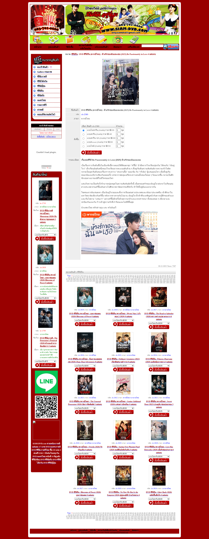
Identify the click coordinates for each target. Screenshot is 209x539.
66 (105, 277)
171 (113, 282)
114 (119, 279)
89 (158, 277)
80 (138, 277)
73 (122, 277)
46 (167, 275)
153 (135, 280)
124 (151, 279)
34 (140, 275)
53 (76, 277)
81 (140, 277)
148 (119, 280)
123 (148, 279)
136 (80, 280)
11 (87, 275)
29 (128, 275)
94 (170, 277)
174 (122, 282)
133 (71, 280)
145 (109, 280)
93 (167, 277)
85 (149, 277)
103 (84, 279)
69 (112, 277)
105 (90, 279)
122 (145, 279)
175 (125, 282)
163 (167, 280)
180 (141, 282)
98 (69, 279)
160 (158, 280)
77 (131, 277)
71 (117, 277)
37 (147, 275)
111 (109, 279)
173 (119, 282)
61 (94, 277)
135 (77, 280)
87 (154, 277)
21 (110, 275)
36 (145, 275)
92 (165, 277)
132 (68, 280)
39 (151, 275)
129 (167, 279)
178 (135, 282)
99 (72, 279)
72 (119, 277)
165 (174, 280)
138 (87, 280)
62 (96, 277)
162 (164, 280)
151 (129, 280)
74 (124, 277)
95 (172, 277)
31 (133, 275)
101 (77, 279)
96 (174, 277)
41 (156, 275)
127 (161, 279)
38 (149, 275)
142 (100, 280)
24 (117, 275)
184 (154, 282)
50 (69, 277)
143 (103, 280)
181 (145, 282)
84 (147, 277)
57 (85, 277)
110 (106, 279)
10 (85, 275)
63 (99, 277)
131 (174, 279)
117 (129, 279)
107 (96, 279)
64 (101, 277)
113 (116, 279)
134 (74, 280)
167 (100, 282)
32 (135, 275)
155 (141, 280)
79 (135, 277)
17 (101, 275)
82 (142, 277)
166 (96, 282)
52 (73, 277)
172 (116, 282)
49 (174, 275)
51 (71, 277)
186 (161, 282)
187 (164, 282)
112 (113, 279)
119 (135, 279)
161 (161, 280)
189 (170, 282)
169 (106, 282)
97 (67, 279)
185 (158, 282)
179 (138, 282)
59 (89, 277)
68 (110, 277)
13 (92, 275)
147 (116, 280)
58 (87, 277)
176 (129, 282)
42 (158, 275)
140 (93, 280)
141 (96, 280)
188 (167, 282)
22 (112, 275)
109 (103, 279)
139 (90, 280)
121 (141, 279)
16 (99, 275)
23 (115, 275)
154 (138, 280)
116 (125, 279)
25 (119, 275)
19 (105, 275)
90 (161, 277)
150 (125, 280)
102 (80, 279)
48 (172, 275)
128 (164, 279)
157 (148, 280)
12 (89, 275)
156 (145, 280)
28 (126, 275)
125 (154, 279)
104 (87, 279)
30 (131, 275)
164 (170, 280)
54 (78, 277)
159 (154, 280)
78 (133, 277)
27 (124, 275)
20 (108, 275)
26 (122, 275)
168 (103, 282)
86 (151, 277)
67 (108, 277)
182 (148, 282)
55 (80, 277)
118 (132, 279)
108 (100, 279)
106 (93, 279)
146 (113, 280)
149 (122, 280)
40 (154, 275)
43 (161, 275)
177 (132, 282)
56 (83, 277)
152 (132, 280)
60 (92, 277)
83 (145, 277)
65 (103, 277)
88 (156, 277)
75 (126, 277)
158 (151, 280)
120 (138, 279)
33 (138, 275)
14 (94, 275)
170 (109, 282)
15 (96, 275)
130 (170, 279)
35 (142, 275)
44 (163, 275)
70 (115, 277)
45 (165, 275)
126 (158, 279)
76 (128, 277)
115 (122, 279)
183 (151, 282)
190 (174, 282)
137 (84, 280)
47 (170, 275)
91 (163, 277)
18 (103, 275)
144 (106, 280)
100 (74, 279)
